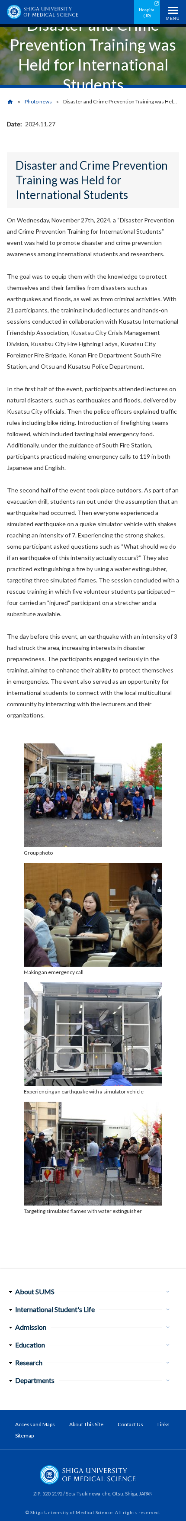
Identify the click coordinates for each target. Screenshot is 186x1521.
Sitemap (24, 1435)
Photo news (38, 101)
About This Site (86, 1424)
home (10, 102)
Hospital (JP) (147, 12)
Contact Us (130, 1424)
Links (163, 1424)
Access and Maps (35, 1424)
